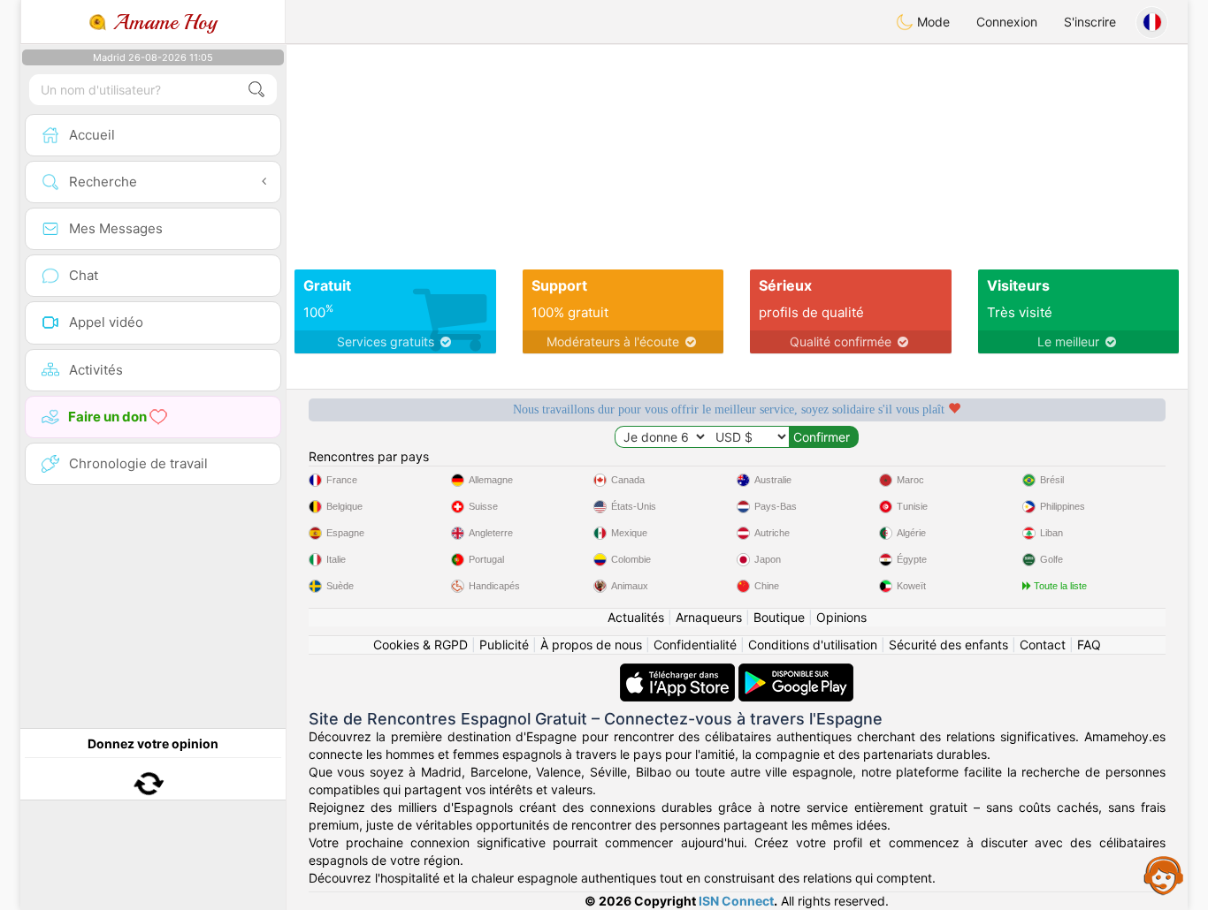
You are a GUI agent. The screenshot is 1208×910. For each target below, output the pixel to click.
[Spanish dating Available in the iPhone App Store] (679, 671)
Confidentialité (695, 644)
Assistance (1164, 875)
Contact (1043, 644)
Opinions (841, 617)
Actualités (636, 617)
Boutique (779, 617)
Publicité (504, 644)
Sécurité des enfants (948, 644)
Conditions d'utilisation (812, 644)
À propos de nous (591, 644)
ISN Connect (736, 900)
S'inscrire (1090, 21)
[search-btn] (256, 89)
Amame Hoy (162, 22)
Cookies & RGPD (420, 644)
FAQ (1089, 644)
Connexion (1006, 21)
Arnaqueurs (709, 617)
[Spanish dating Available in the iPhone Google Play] (795, 671)
